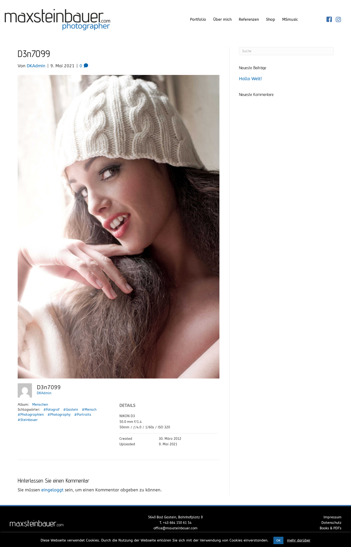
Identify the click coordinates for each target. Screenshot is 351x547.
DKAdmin (44, 393)
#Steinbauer (28, 420)
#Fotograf (51, 410)
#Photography (59, 415)
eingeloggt (52, 490)
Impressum (332, 517)
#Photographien (31, 415)
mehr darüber (298, 540)
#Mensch (89, 410)
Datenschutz (331, 523)
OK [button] (278, 540)
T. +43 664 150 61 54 (175, 523)
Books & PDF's (330, 528)
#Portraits (82, 415)
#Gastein (70, 410)
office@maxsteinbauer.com (175, 528)
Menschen (40, 405)
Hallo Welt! (250, 78)
